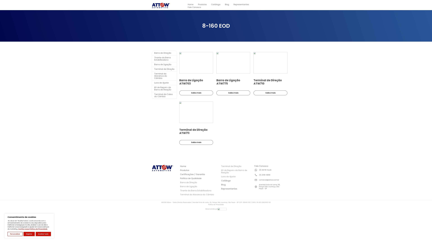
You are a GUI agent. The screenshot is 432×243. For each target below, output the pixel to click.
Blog (227, 4)
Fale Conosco (194, 7)
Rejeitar (29, 234)
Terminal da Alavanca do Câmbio (160, 76)
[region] (29, 225)
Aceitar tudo (43, 234)
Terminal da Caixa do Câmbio (163, 95)
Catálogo (215, 4)
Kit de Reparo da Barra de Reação (162, 88)
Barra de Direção (162, 53)
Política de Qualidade (190, 178)
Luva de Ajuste (161, 82)
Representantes (241, 4)
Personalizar (15, 234)
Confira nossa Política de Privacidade (32, 229)
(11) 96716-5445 (265, 170)
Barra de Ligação (162, 64)
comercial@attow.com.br (269, 180)
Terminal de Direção (164, 69)
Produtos (202, 4)
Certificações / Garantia (192, 174)
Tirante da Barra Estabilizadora (162, 58)
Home (191, 4)
